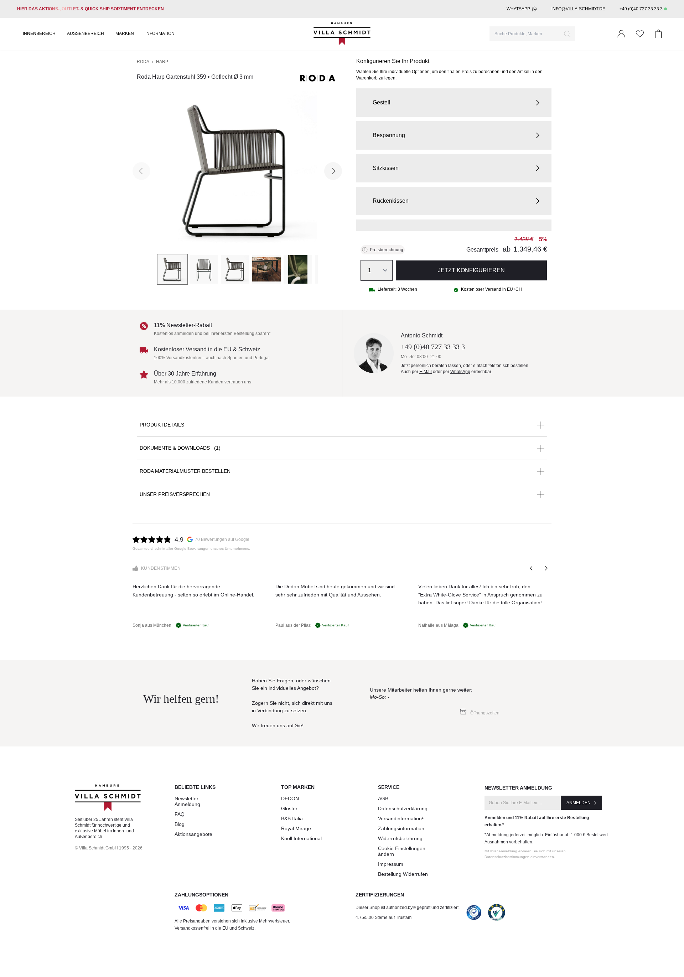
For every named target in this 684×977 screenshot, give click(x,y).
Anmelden (578, 802)
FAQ (180, 814)
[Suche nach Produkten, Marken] (567, 34)
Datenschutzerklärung (403, 808)
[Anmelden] (621, 34)
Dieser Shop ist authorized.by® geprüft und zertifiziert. (408, 907)
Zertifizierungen (380, 895)
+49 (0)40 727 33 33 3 (641, 8)
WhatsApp (518, 8)
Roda (143, 61)
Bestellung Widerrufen (403, 874)
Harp (162, 61)
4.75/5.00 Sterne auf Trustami (384, 917)
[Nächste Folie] (545, 568)
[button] (453, 102)
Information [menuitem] (160, 33)
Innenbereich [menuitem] (39, 33)
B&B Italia (292, 818)
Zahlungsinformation (401, 828)
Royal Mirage (296, 828)
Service (388, 787)
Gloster (289, 808)
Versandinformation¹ (401, 818)
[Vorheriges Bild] (141, 171)
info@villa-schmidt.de (578, 8)
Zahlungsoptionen (201, 895)
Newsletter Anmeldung (187, 801)
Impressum (390, 864)
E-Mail (425, 371)
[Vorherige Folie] (531, 568)
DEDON (290, 798)
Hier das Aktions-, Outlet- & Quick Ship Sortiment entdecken (90, 8)
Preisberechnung (386, 249)
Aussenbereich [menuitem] (85, 33)
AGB (383, 798)
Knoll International (301, 838)
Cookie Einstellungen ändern (401, 851)
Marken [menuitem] (124, 33)
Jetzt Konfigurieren (471, 270)
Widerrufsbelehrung (400, 838)
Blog (180, 824)
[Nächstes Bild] (333, 171)
